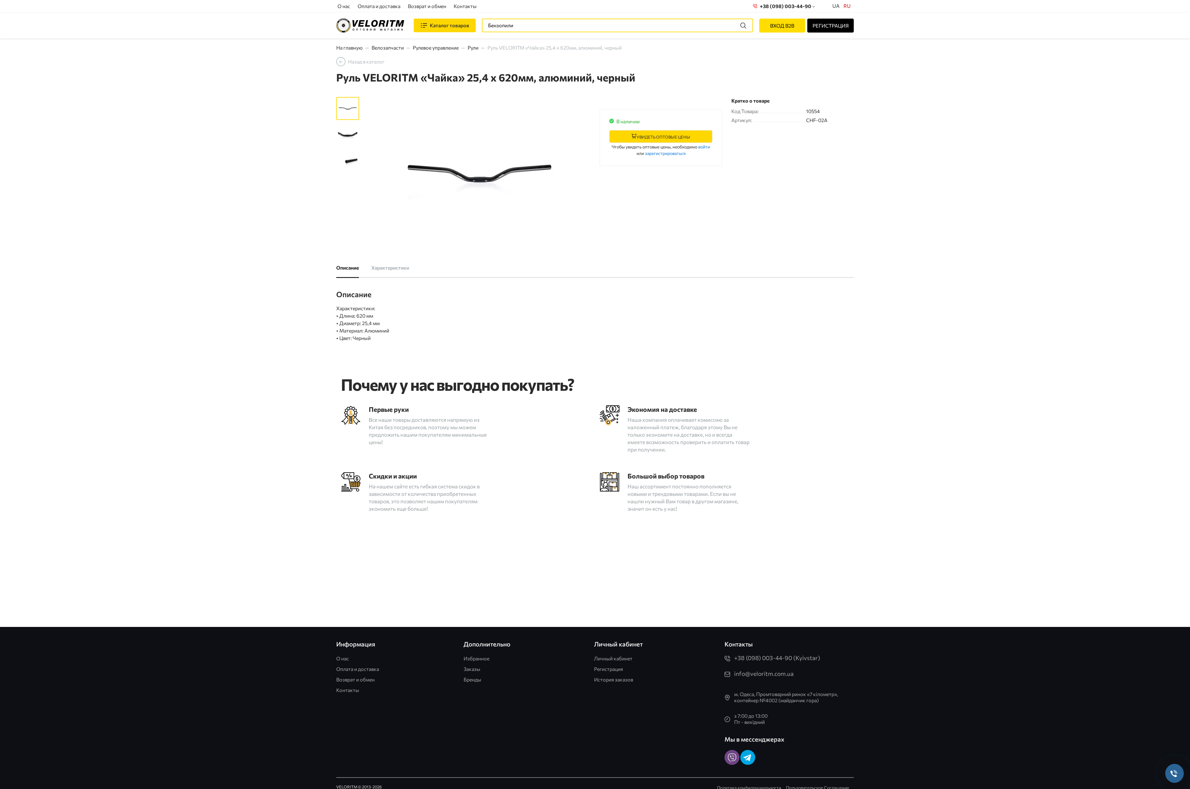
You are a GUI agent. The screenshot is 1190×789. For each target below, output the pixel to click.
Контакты (465, 6)
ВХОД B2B (782, 26)
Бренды (472, 679)
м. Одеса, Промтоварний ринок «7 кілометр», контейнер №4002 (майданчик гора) (786, 697)
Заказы (472, 669)
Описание (347, 268)
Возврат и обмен (427, 6)
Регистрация (608, 669)
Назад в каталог (366, 61)
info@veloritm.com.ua (764, 673)
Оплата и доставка (379, 6)
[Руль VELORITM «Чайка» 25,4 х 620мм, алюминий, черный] (479, 174)
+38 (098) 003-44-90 (784, 6)
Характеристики (390, 268)
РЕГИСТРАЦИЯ (831, 26)
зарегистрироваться (665, 153)
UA (836, 6)
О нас (343, 6)
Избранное (476, 658)
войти (704, 146)
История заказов (613, 679)
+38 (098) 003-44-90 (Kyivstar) (777, 657)
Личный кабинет (613, 658)
